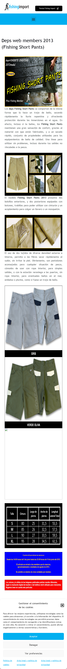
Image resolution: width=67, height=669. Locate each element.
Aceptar (33, 636)
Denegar (33, 644)
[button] (62, 605)
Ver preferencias (33, 653)
